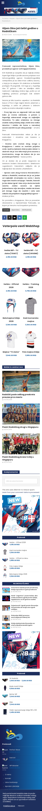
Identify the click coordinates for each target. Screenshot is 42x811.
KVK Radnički (26, 210)
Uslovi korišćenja (11, 782)
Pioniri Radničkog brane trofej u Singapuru (18, 458)
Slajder (12, 18)
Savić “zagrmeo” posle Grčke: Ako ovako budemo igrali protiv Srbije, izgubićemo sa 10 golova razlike (24, 597)
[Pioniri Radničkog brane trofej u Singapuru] (21, 444)
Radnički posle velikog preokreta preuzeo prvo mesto (18, 396)
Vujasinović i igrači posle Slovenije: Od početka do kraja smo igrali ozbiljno (24, 607)
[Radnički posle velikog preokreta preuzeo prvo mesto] (21, 381)
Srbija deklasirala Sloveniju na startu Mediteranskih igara (23, 624)
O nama (8, 775)
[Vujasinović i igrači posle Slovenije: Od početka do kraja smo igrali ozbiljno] (6, 608)
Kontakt (8, 778)
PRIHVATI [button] (21, 806)
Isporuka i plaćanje (12, 786)
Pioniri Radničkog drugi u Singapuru (20, 427)
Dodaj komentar (21, 35)
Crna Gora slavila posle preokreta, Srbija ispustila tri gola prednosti (24, 588)
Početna (5, 18)
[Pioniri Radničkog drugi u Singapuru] (21, 414)
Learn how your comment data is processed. (21, 492)
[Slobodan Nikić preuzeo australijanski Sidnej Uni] (6, 618)
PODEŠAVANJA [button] (9, 806)
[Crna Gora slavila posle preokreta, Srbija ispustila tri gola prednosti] (6, 590)
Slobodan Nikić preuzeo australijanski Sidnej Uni (20, 616)
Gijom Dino (15, 210)
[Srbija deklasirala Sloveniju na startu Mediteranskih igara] (6, 626)
